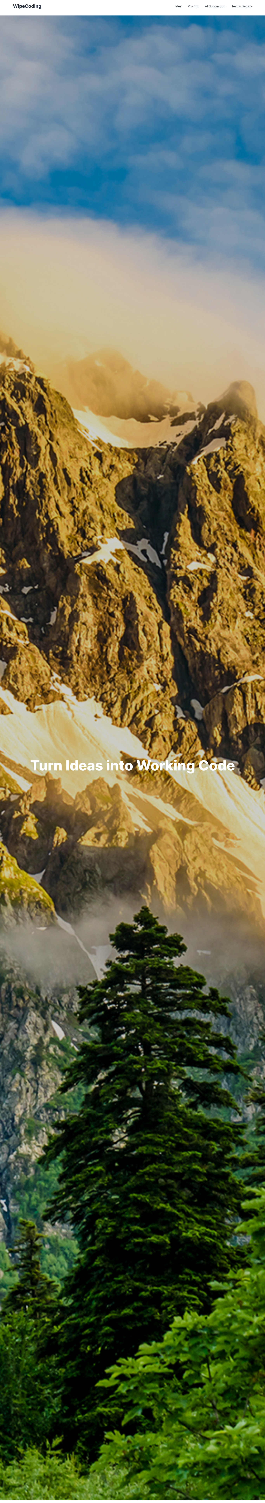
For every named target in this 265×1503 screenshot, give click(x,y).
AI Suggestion (215, 6)
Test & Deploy (241, 6)
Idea (178, 6)
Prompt (193, 6)
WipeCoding (27, 6)
